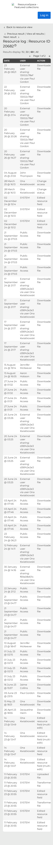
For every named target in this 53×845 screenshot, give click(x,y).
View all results (35, 33)
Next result (10, 37)
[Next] (49, 56)
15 (23, 52)
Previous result (15, 33)
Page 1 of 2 (39, 56)
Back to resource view (19, 27)
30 (27, 52)
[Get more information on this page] (15, 45)
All (37, 52)
